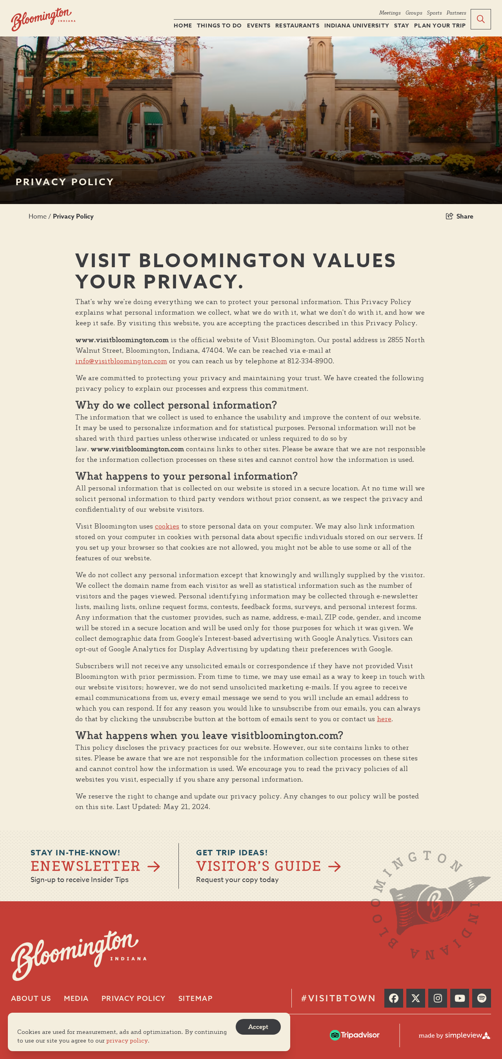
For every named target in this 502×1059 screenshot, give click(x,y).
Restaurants (297, 26)
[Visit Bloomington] (43, 20)
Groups (413, 12)
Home (183, 26)
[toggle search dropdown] (481, 19)
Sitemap (195, 998)
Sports (434, 12)
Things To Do (219, 26)
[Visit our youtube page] (459, 998)
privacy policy (127, 1040)
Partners (456, 12)
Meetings (389, 12)
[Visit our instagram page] (437, 998)
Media (76, 998)
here (384, 719)
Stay (401, 26)
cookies (167, 526)
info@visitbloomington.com (121, 361)
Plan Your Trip (440, 26)
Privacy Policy (74, 216)
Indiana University (356, 26)
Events (259, 26)
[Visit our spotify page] (481, 998)
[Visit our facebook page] (393, 998)
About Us (31, 998)
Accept (258, 1026)
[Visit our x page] (415, 998)
